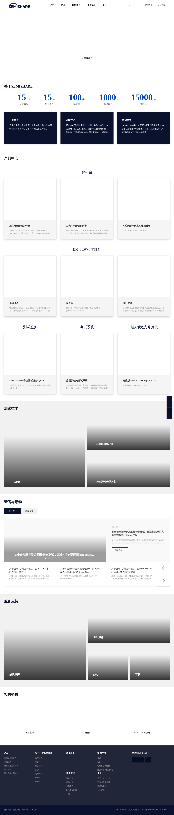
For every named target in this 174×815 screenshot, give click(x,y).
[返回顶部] (169, 416)
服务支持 (91, 5)
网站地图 (34, 810)
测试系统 (87, 327)
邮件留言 (161, 5)
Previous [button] (163, 568)
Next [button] (163, 580)
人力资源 (86, 732)
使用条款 (7, 810)
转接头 (38, 778)
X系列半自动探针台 (76, 225)
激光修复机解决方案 (105, 770)
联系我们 (149, 5)
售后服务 (69, 786)
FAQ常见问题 (71, 790)
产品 (63, 5)
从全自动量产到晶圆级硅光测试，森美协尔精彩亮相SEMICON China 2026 (138, 533)
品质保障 (69, 782)
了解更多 (118, 550)
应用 (99, 762)
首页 (52, 5)
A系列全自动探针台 (19, 225)
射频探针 (38, 774)
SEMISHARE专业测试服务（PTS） (28, 380)
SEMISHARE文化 (142, 732)
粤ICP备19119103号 (163, 810)
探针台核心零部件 (87, 249)
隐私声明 (16, 810)
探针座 (69, 303)
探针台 (87, 172)
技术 (99, 758)
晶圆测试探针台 (10, 758)
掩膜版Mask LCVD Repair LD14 (139, 380)
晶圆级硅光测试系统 (76, 380)
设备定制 (30, 732)
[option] (87, 540)
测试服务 (30, 327)
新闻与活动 (101, 786)
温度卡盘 (14, 303)
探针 (37, 770)
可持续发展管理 (103, 782)
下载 (68, 794)
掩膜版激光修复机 (144, 327)
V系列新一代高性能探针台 (137, 225)
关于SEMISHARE (104, 778)
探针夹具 (127, 303)
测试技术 (76, 5)
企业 (104, 5)
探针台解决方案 (103, 766)
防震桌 (38, 781)
